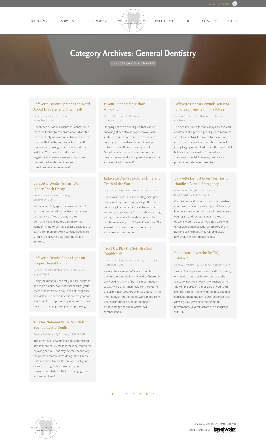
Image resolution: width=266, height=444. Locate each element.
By (62, 116)
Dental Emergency (184, 190)
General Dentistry (43, 116)
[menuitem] (39, 21)
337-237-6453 (220, 3)
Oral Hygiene (202, 116)
